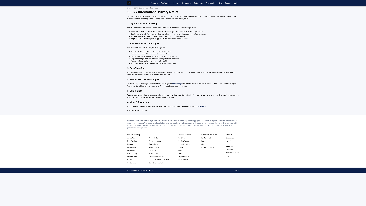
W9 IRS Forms (183, 160)
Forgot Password (184, 157)
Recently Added (132, 157)
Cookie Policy (153, 144)
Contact (227, 3)
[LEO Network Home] (129, 3)
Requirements (231, 156)
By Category (186, 3)
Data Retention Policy (156, 163)
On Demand (131, 163)
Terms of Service (155, 141)
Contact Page (177, 84)
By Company (198, 3)
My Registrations (184, 144)
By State (176, 3)
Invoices (181, 147)
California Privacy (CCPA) (157, 157)
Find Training (165, 3)
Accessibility (153, 153)
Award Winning (132, 138)
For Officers (182, 138)
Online (129, 160)
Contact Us (230, 138)
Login (236, 3)
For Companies (206, 138)
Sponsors (229, 150)
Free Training (211, 3)
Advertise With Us (232, 153)
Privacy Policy (200, 106)
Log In (180, 153)
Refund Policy (154, 147)
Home (129, 8)
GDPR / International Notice (159, 160)
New (220, 3)
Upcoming (154, 3)
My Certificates (183, 141)
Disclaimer (153, 150)
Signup (180, 150)
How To (228, 141)
